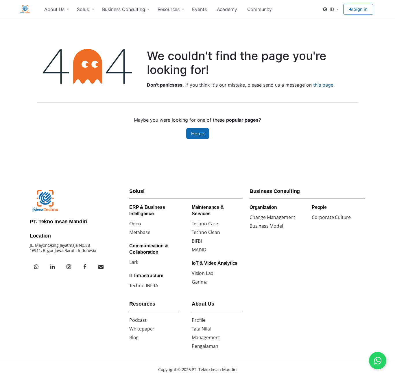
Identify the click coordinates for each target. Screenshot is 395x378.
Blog (134, 337)
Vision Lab (202, 273)
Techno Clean (206, 232)
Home (197, 133)
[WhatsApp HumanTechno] (36, 266)
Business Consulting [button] (123, 9)
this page (323, 85)
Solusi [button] (83, 9)
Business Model (266, 226)
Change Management (272, 217)
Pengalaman (205, 346)
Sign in (361, 9)
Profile (199, 320)
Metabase (139, 232)
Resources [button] (169, 9)
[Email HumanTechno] (101, 266)
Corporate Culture (331, 217)
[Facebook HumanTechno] (84, 266)
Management (206, 337)
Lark (133, 262)
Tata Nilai (201, 329)
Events (199, 9)
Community (259, 9)
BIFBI (197, 241)
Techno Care (205, 223)
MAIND (199, 249)
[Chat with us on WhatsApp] (377, 360)
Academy (227, 9)
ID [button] (331, 9)
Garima (200, 282)
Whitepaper (141, 329)
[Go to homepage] (26, 9)
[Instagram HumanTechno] (68, 266)
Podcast (138, 320)
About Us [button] (54, 9)
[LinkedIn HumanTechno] (52, 266)
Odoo (135, 223)
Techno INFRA (143, 285)
